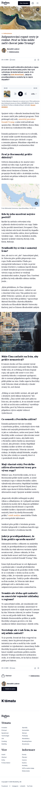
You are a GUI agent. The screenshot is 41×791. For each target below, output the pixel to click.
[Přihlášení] (33, 3)
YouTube (29, 786)
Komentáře (25, 730)
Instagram (15, 786)
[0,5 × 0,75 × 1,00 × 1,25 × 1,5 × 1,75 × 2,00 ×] (34, 93)
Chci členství (24, 3)
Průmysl (4, 730)
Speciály (24, 727)
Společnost (4, 733)
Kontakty (24, 765)
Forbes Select (5, 763)
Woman (24, 733)
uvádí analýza (14, 515)
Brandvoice (25, 744)
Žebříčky (4, 744)
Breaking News (27, 741)
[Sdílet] (35, 60)
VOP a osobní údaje (28, 768)
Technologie (5, 736)
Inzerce (24, 760)
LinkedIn (22, 786)
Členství (24, 757)
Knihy (3, 760)
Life (2, 738)
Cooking (4, 741)
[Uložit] (39, 60)
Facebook (4, 786)
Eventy (24, 754)
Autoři (3, 754)
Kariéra (24, 763)
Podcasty (25, 736)
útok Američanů (17, 75)
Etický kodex (26, 771)
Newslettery (25, 738)
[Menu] (38, 3)
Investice (4, 727)
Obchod (3, 757)
